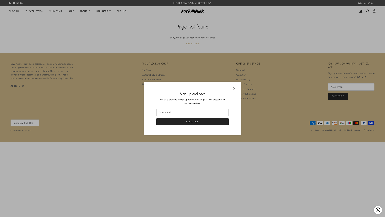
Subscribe (192, 121)
